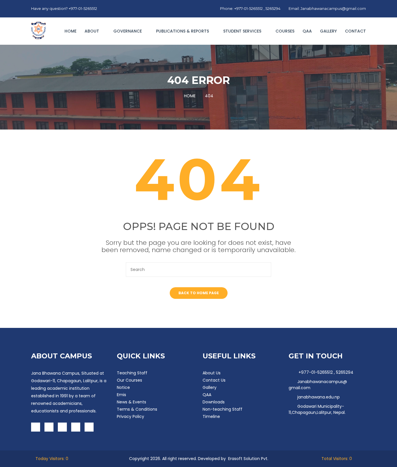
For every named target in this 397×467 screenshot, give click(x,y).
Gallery (328, 31)
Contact (355, 31)
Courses (285, 31)
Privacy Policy (130, 416)
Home (70, 31)
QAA (307, 31)
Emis (121, 395)
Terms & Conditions (137, 409)
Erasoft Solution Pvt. (248, 458)
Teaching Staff (132, 373)
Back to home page (198, 292)
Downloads (214, 402)
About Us (212, 373)
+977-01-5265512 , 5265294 (325, 372)
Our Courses (129, 380)
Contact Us (214, 380)
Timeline (211, 416)
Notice (123, 387)
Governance (128, 31)
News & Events (131, 402)
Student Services (242, 31)
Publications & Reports (183, 31)
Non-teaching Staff (222, 409)
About (92, 31)
